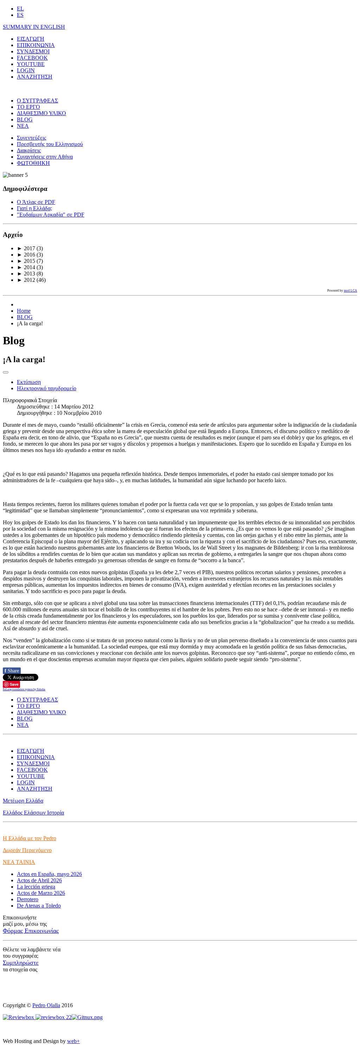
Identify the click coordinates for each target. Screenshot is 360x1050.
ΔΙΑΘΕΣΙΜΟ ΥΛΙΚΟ (41, 113)
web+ (73, 1041)
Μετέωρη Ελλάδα (23, 801)
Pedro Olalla (46, 1005)
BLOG (25, 119)
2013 (26, 274)
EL (20, 9)
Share (12, 670)
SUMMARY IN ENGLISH (34, 27)
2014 (26, 267)
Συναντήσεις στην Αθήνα (45, 157)
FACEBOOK (32, 58)
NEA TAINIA (19, 862)
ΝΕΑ (23, 126)
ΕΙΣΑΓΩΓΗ (30, 39)
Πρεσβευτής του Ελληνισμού (50, 144)
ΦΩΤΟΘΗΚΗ (33, 163)
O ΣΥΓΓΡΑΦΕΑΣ (37, 101)
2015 (26, 261)
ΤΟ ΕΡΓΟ (28, 107)
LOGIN (26, 70)
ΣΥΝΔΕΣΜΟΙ (33, 51)
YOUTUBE (31, 64)
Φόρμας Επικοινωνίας (31, 930)
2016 (26, 255)
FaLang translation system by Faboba (24, 689)
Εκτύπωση (29, 382)
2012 (26, 280)
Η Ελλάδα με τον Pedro (29, 838)
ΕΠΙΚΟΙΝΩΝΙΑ (36, 45)
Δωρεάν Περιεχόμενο (27, 850)
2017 (26, 248)
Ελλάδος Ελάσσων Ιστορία (33, 813)
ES (20, 15)
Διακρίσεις (29, 150)
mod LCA (350, 290)
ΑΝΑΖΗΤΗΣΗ (34, 77)
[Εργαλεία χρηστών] (5, 372)
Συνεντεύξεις (31, 138)
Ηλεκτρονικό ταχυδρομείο (46, 388)
